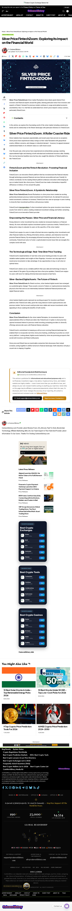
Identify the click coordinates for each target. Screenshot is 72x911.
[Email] (50, 56)
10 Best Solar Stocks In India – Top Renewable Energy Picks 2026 (18, 693)
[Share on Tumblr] (30, 56)
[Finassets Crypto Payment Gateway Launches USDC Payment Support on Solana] (48, 486)
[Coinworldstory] (36, 11)
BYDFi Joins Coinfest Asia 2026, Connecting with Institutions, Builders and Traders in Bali (30, 498)
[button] (66, 7)
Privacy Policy (28, 7)
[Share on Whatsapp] (23, 56)
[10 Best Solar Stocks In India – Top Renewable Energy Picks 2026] (19, 677)
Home (3, 31)
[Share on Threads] (44, 56)
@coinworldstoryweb (58, 857)
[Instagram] (10, 787)
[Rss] (34, 787)
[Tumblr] (20, 787)
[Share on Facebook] (9, 56)
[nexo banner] (33, 453)
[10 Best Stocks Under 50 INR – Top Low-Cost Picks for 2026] (53, 677)
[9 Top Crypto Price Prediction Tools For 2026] (19, 714)
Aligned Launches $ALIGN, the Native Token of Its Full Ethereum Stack (30, 475)
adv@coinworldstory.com (36, 859)
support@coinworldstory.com (14, 859)
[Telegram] (23, 787)
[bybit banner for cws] (36, 745)
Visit (42, 535)
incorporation (24, 207)
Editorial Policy (42, 393)
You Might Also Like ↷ (16, 664)
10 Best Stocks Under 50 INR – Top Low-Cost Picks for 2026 (52, 691)
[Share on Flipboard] (16, 56)
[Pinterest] (13, 787)
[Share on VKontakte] (37, 56)
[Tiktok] (38, 787)
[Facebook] (3, 787)
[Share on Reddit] (33, 56)
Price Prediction (8, 34)
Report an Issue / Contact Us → (54, 398)
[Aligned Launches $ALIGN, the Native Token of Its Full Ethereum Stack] (48, 475)
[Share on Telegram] (40, 56)
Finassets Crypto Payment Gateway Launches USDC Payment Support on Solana (29, 486)
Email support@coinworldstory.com (28, 398)
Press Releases (23, 480)
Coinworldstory (15, 49)
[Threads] (27, 787)
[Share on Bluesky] (47, 56)
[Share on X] (12, 56)
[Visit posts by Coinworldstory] (5, 50)
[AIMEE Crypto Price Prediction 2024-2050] (53, 714)
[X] (6, 787)
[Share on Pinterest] (19, 56)
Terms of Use (40, 7)
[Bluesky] (31, 787)
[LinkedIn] (17, 787)
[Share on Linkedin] (26, 56)
